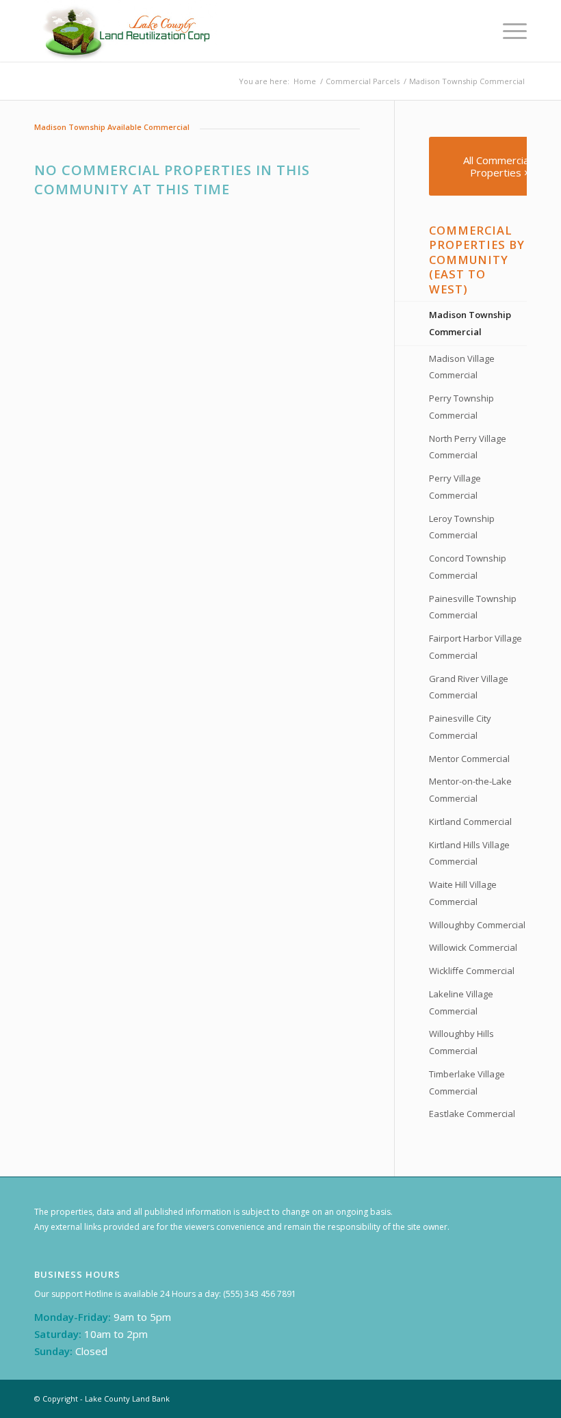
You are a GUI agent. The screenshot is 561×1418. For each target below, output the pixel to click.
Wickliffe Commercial (471, 970)
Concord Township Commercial (467, 566)
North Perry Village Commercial (467, 447)
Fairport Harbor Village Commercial (475, 646)
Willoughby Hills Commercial (461, 1042)
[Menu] (508, 31)
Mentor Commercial (469, 758)
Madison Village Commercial (462, 367)
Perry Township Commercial (461, 406)
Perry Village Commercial (455, 486)
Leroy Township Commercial (462, 527)
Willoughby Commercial (477, 925)
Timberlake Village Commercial (467, 1082)
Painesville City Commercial (460, 726)
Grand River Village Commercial (468, 687)
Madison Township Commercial (470, 323)
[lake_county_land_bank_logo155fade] (127, 31)
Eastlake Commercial (472, 1113)
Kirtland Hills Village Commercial (469, 853)
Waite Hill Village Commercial (463, 893)
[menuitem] (508, 31)
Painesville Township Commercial (473, 607)
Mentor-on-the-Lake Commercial (470, 789)
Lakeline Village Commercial (461, 1002)
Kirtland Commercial (470, 821)
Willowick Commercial (473, 947)
